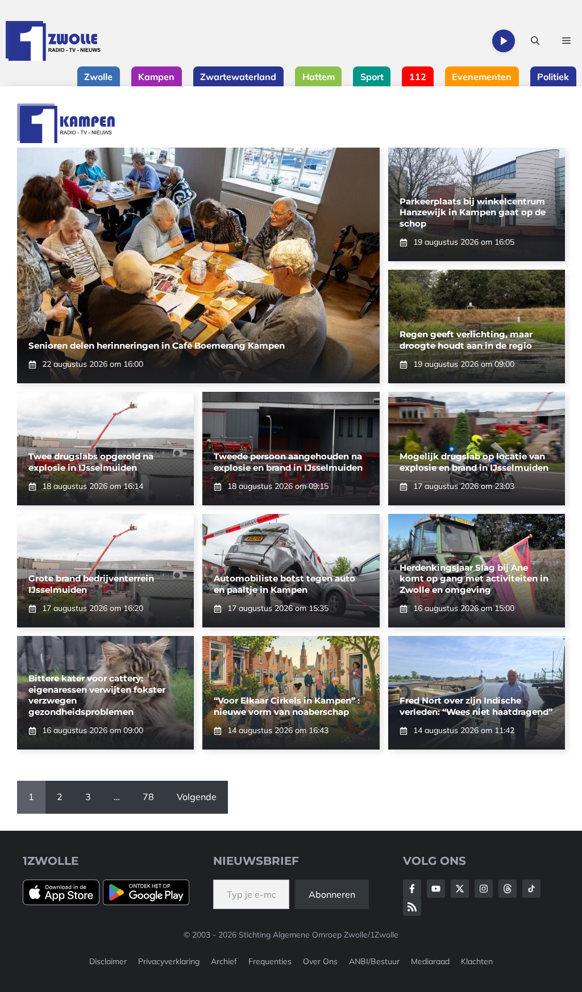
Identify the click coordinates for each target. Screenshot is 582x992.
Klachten (477, 961)
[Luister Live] (503, 41)
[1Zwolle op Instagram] (484, 889)
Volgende (197, 796)
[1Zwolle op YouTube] (531, 889)
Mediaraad (430, 961)
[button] (535, 40)
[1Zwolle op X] (460, 889)
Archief (224, 961)
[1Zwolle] (53, 40)
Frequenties (270, 961)
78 (148, 796)
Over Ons (320, 961)
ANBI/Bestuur (374, 961)
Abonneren (332, 894)
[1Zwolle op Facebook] (412, 889)
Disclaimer (108, 961)
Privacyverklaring (168, 961)
